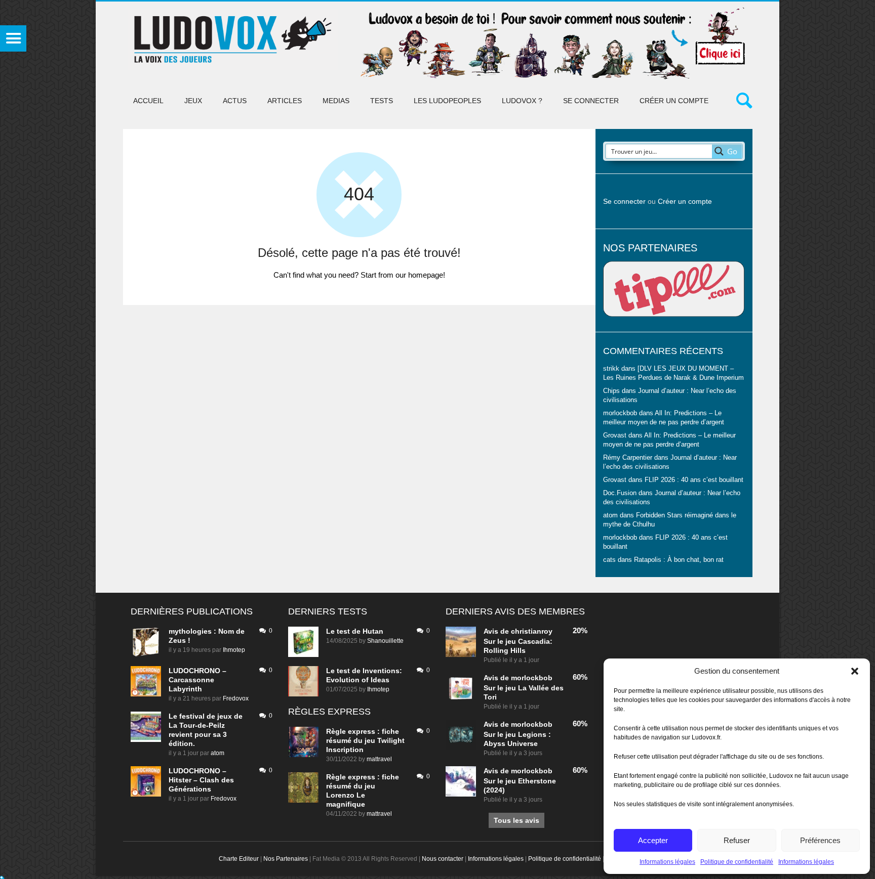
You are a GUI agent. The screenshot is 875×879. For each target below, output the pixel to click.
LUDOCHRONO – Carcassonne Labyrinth (197, 680)
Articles (284, 101)
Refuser (737, 840)
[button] (855, 671)
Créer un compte (674, 101)
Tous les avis (516, 820)
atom (217, 753)
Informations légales (667, 861)
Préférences (820, 840)
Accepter (653, 840)
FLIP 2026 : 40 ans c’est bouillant (694, 480)
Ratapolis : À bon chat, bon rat (679, 559)
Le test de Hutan (354, 631)
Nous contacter (442, 858)
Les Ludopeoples (447, 101)
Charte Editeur (239, 858)
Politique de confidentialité (736, 861)
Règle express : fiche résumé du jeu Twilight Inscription (365, 740)
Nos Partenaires (285, 858)
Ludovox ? (522, 101)
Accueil (148, 101)
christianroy (531, 631)
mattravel (379, 759)
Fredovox (236, 698)
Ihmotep (234, 649)
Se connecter (591, 101)
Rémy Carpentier (627, 457)
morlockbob (531, 678)
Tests (381, 101)
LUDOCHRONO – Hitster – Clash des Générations (201, 780)
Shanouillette (385, 640)
